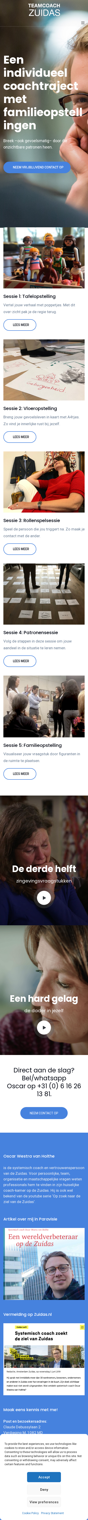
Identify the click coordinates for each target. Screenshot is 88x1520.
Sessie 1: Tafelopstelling (29, 296)
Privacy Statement (52, 1513)
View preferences (44, 1502)
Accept (44, 1477)
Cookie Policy (30, 1513)
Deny (44, 1490)
